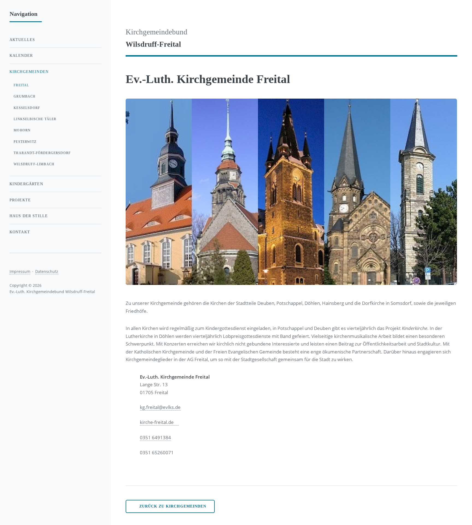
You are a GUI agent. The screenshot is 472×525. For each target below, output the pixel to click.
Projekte (20, 200)
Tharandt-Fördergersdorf (42, 153)
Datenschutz (46, 271)
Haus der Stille (29, 216)
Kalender (21, 55)
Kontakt (20, 232)
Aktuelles (22, 39)
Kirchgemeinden (29, 71)
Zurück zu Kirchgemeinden (172, 506)
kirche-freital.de (157, 422)
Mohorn (22, 130)
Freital (21, 85)
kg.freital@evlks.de (160, 407)
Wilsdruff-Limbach (34, 164)
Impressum (20, 271)
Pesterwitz (25, 142)
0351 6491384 (155, 437)
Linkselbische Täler (35, 119)
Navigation (23, 14)
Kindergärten (26, 184)
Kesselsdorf (27, 108)
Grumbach (25, 96)
